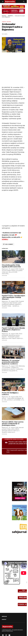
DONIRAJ (5, 239)
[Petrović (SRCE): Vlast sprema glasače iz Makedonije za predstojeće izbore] (13, 413)
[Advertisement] (14, 69)
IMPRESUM (4, 616)
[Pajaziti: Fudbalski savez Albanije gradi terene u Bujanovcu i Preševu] (13, 319)
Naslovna (4, 15)
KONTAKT (4, 619)
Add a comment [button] (9, 244)
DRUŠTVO (10, 15)
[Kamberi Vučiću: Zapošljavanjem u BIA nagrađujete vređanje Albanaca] (13, 287)
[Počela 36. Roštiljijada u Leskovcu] (13, 384)
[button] (3, 1)
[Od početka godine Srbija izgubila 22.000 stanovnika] (13, 256)
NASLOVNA (9, 21)
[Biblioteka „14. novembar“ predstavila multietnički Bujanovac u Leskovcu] (13, 352)
